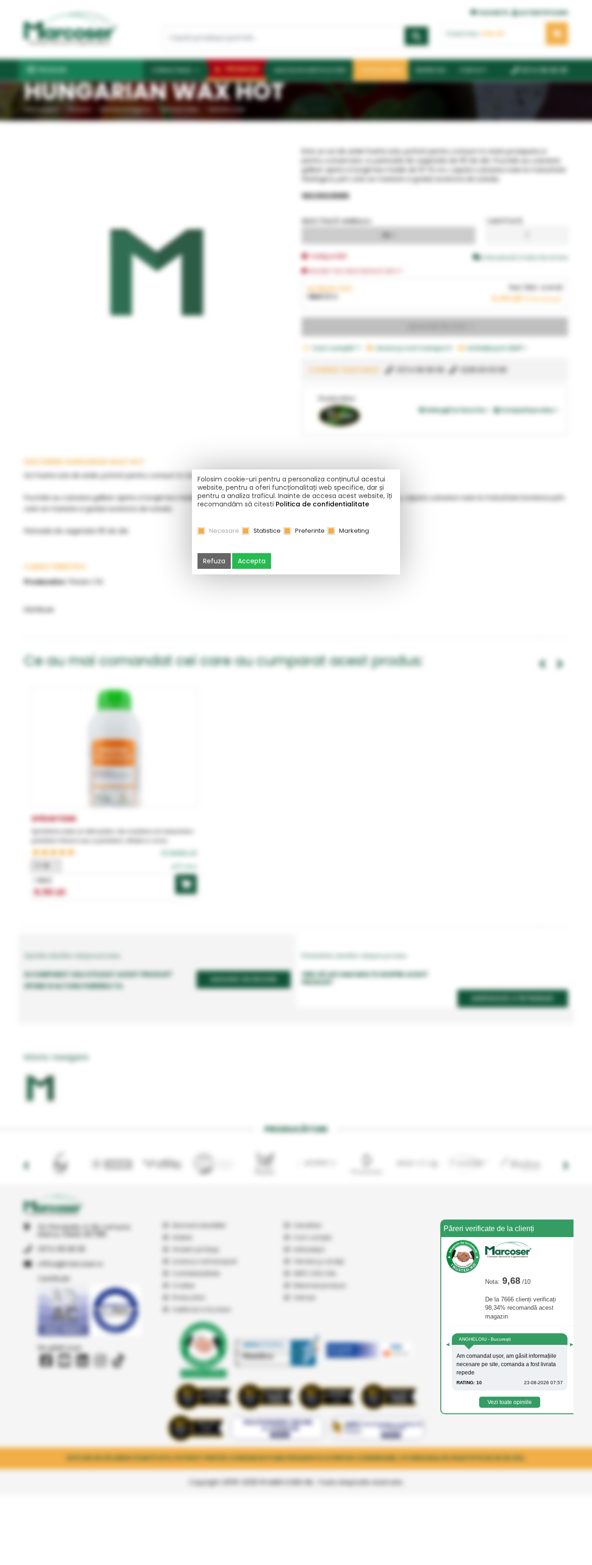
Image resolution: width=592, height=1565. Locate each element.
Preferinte (310, 530)
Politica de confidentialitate (322, 504)
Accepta (251, 561)
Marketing (354, 530)
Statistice (267, 530)
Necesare (224, 530)
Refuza (214, 561)
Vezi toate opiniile (509, 1402)
